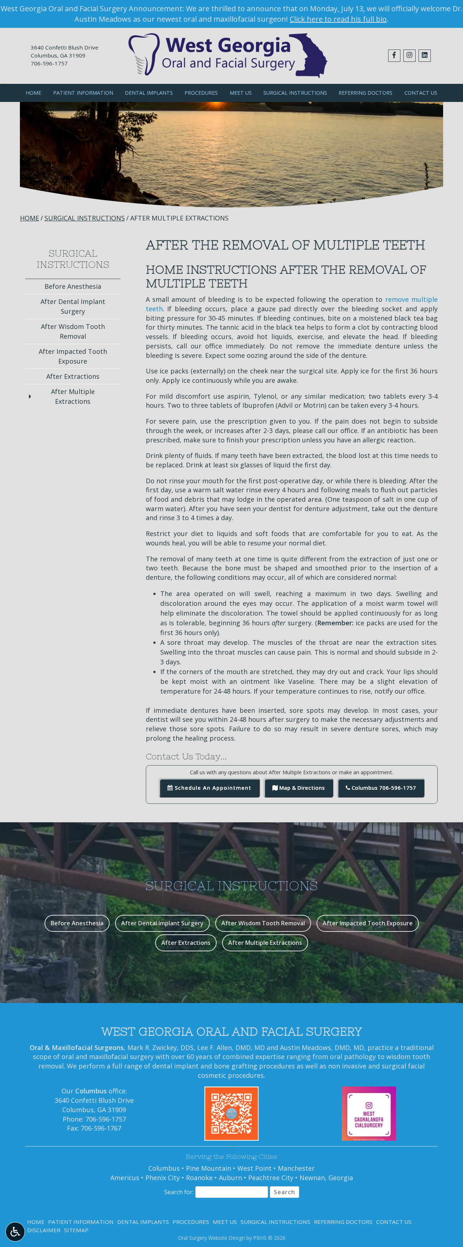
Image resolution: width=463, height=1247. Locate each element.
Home (33, 93)
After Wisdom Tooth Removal (73, 331)
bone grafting (235, 1066)
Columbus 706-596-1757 (383, 787)
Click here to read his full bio (338, 19)
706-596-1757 (49, 63)
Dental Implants (149, 93)
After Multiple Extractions (73, 396)
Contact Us (420, 93)
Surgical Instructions (295, 93)
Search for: (179, 1192)
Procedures (201, 93)
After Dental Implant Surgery (73, 306)
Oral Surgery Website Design (211, 1237)
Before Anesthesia (72, 286)
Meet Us (241, 93)
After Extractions (72, 376)
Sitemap (76, 1230)
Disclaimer (43, 1230)
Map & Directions (301, 787)
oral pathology (353, 1056)
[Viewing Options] (15, 1232)
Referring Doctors (365, 93)
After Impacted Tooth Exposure (73, 356)
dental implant (175, 1066)
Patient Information (83, 93)
